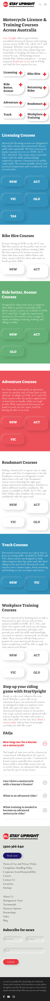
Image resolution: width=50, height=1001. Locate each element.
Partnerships (9, 912)
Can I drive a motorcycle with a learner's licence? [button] (18, 782)
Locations (8, 883)
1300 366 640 (13, 846)
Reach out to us (21, 61)
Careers (7, 875)
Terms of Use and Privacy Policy (20, 863)
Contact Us (9, 879)
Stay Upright (9, 38)
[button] (45, 4)
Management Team (13, 900)
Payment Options (12, 908)
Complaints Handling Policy (18, 867)
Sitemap (7, 887)
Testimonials (9, 904)
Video (6, 916)
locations (25, 151)
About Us (8, 896)
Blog (5, 920)
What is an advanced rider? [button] (20, 795)
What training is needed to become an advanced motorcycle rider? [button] (20, 810)
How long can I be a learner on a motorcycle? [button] (20, 743)
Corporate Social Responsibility (19, 871)
